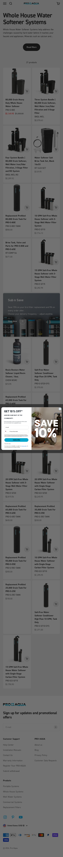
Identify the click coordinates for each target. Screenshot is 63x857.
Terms (26, 436)
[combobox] (6, 431)
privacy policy (24, 446)
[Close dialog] (60, 409)
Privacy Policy (23, 436)
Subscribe (16, 440)
